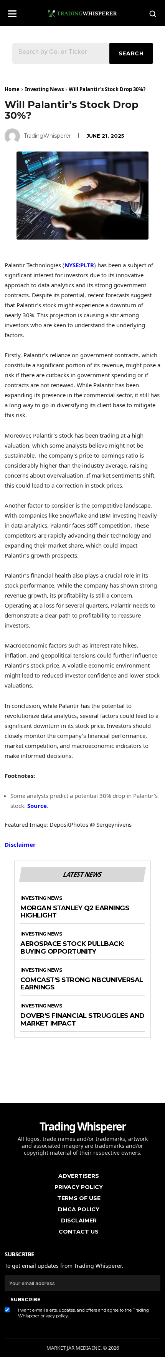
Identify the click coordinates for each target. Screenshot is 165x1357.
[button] (12, 11)
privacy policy (54, 1316)
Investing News (44, 89)
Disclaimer (20, 844)
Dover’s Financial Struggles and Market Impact (82, 1019)
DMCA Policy (78, 1209)
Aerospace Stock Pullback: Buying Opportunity (72, 947)
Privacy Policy (78, 1187)
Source (37, 805)
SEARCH (131, 53)
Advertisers (78, 1175)
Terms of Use (79, 1198)
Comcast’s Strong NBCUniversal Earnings (81, 983)
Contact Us (79, 1231)
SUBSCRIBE (25, 1299)
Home (12, 89)
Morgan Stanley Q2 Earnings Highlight (74, 911)
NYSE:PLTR (79, 265)
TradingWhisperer (47, 135)
